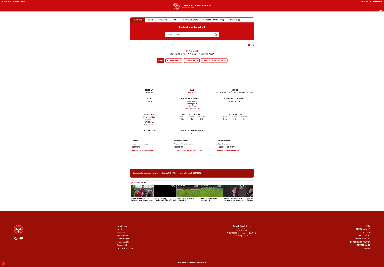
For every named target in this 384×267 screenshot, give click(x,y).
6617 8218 (197, 173)
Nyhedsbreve (122, 226)
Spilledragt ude (234, 115)
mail (181, 173)
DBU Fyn (366, 232)
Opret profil (377, 1)
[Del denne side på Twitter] (252, 45)
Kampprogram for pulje (214, 61)
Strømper (201, 117)
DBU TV (11, 1)
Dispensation (149, 131)
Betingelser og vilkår (125, 248)
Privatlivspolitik (123, 242)
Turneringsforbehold (192, 131)
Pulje (149, 99)
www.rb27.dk (234, 101)
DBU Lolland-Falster (360, 242)
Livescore (234, 20)
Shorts (192, 117)
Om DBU (4, 1)
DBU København (362, 239)
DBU (368, 226)
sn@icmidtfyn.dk (192, 108)
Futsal (367, 248)
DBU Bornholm (363, 229)
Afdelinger (121, 232)
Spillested (149, 115)
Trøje (182, 117)
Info (160, 61)
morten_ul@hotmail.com (142, 150)
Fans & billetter (21, 1)
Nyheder (120, 229)
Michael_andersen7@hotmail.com (188, 150)
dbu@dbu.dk (243, 236)
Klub (192, 90)
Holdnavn (149, 90)
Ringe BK (192, 92)
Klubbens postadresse (192, 99)
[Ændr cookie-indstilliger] (3, 263)
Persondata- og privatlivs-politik (192, 262)
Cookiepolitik (122, 245)
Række (235, 90)
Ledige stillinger (123, 239)
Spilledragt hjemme (192, 115)
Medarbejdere (122, 236)
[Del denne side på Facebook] (249, 45)
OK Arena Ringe (149, 117)
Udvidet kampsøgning (212, 20)
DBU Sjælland (363, 245)
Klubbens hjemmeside (234, 99)
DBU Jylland (364, 236)
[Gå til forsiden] (192, 6)
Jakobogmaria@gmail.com (227, 150)
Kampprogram (174, 61)
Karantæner (192, 61)
